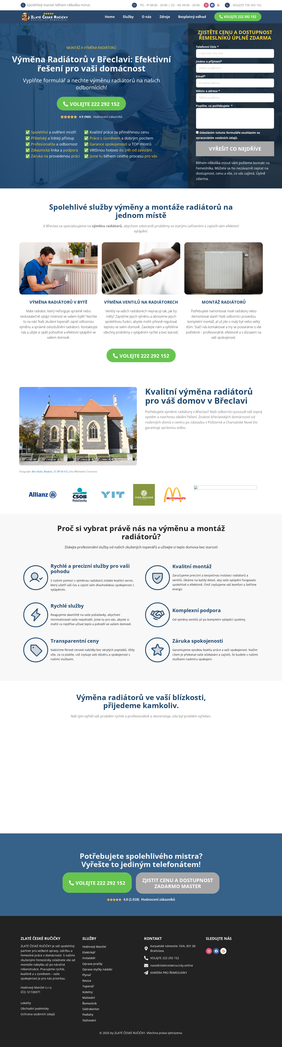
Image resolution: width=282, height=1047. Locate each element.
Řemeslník (89, 1003)
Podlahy (87, 1014)
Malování (88, 998)
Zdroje (165, 16)
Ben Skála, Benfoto (42, 471)
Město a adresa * (208, 91)
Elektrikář (88, 952)
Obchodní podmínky (35, 1008)
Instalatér (89, 958)
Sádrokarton (90, 1009)
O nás (146, 16)
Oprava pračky (92, 964)
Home (110, 16)
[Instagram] (206, 5)
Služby (128, 16)
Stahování (89, 1020)
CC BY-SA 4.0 (61, 471)
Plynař (86, 975)
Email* (200, 76)
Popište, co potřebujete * (214, 106)
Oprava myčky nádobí (97, 969)
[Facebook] (212, 5)
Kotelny (87, 992)
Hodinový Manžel (94, 947)
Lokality (26, 1003)
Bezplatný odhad (192, 16)
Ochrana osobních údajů (38, 1014)
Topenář (88, 986)
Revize (86, 981)
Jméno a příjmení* (209, 61)
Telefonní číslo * (207, 47)
